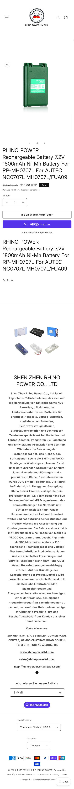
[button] (7, 17)
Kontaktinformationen (44, 780)
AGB (65, 774)
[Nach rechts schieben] (44, 143)
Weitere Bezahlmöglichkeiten (37, 232)
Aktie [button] (10, 280)
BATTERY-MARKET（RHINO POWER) (35, 770)
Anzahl (6, 195)
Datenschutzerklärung (48, 774)
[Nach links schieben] (29, 143)
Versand (6, 190)
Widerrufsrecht (26, 774)
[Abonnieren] (60, 693)
